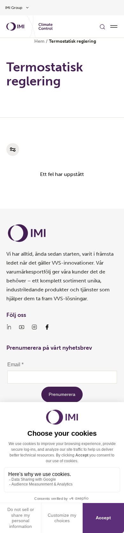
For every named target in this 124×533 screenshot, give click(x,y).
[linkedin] (8, 327)
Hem (39, 41)
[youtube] (21, 327)
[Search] (102, 26)
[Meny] (114, 26)
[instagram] (34, 327)
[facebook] (47, 327)
